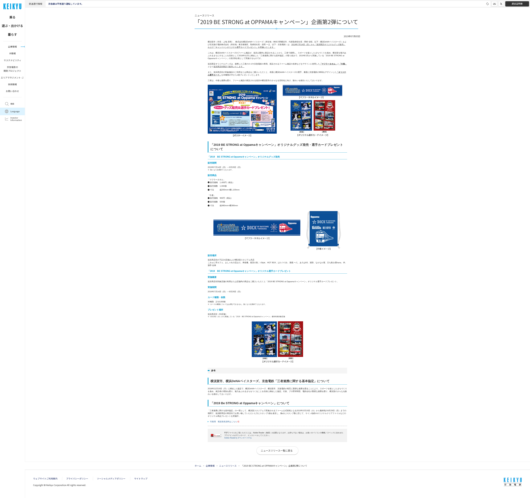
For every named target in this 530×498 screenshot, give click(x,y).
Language (15, 111)
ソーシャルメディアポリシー (111, 478)
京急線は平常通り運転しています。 (65, 3)
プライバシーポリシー (77, 478)
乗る (12, 17)
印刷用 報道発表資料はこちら (223, 421)
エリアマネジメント (11, 77)
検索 (12, 103)
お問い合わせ (12, 91)
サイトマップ (140, 478)
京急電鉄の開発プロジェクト (12, 68)
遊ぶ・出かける (12, 25)
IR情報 (12, 53)
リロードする (487, 3)
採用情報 (12, 84)
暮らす (12, 34)
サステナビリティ (12, 60)
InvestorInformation (16, 118)
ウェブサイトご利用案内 (45, 478)
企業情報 (12, 46)
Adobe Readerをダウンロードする (238, 438)
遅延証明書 (517, 3)
